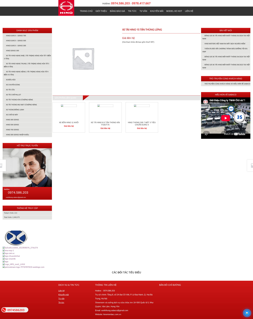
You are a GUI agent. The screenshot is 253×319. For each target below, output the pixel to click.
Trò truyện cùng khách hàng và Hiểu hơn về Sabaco (227, 84)
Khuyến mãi (156, 11)
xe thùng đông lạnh (15, 110)
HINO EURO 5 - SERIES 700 (16, 35)
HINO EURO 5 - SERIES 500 (16, 40)
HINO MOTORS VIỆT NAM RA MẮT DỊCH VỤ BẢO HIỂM (225, 43)
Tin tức (132, 11)
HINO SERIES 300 (12, 50)
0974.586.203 (120, 3)
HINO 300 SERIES (12, 120)
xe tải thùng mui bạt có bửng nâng (21, 105)
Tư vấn (143, 11)
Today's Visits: (9, 213)
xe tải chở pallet (13, 95)
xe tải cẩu (10, 90)
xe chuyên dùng (13, 85)
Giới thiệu (101, 11)
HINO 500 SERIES (12, 125)
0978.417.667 (141, 3)
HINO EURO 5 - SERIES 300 (16, 45)
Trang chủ (86, 11)
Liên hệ (189, 11)
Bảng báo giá (117, 11)
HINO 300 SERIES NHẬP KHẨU (17, 135)
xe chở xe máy (12, 115)
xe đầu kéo (10, 80)
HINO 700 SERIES (12, 130)
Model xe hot (174, 11)
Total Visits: (8, 217)
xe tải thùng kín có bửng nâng (19, 100)
